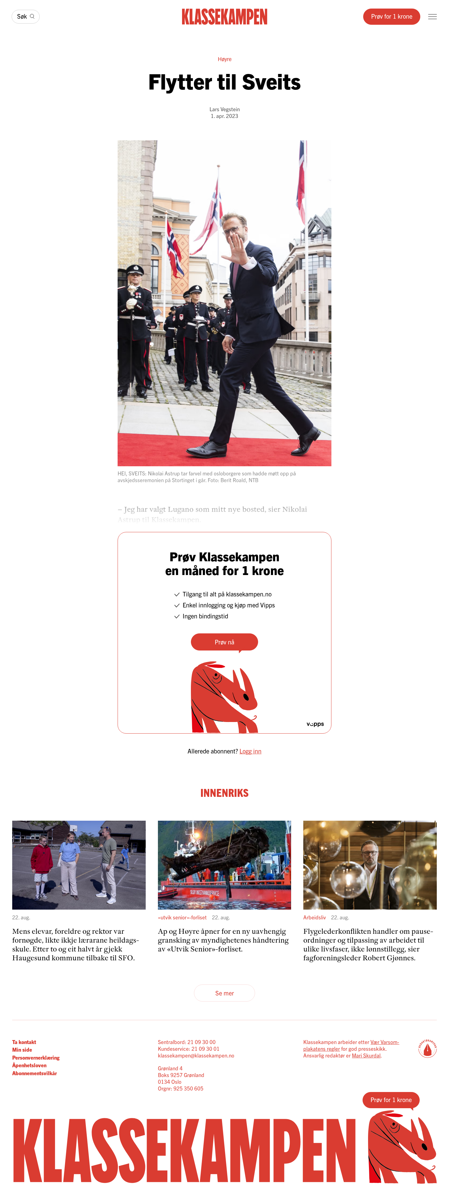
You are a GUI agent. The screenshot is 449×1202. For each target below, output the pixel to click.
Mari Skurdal (366, 1055)
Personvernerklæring (36, 1057)
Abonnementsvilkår (34, 1073)
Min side (22, 1049)
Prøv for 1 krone (391, 16)
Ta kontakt (24, 1042)
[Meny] (432, 16)
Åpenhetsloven (29, 1065)
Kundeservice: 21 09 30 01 (189, 1048)
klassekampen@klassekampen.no (196, 1055)
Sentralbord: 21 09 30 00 (187, 1042)
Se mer (224, 993)
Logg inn (250, 751)
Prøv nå (224, 642)
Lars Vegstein (225, 109)
